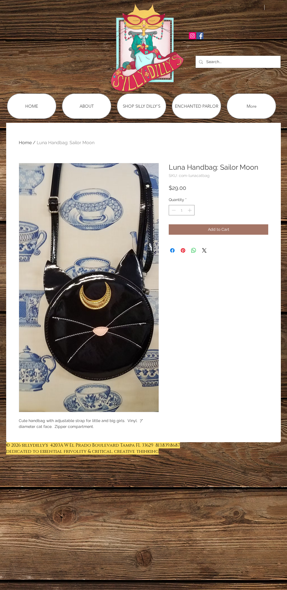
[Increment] (190, 210)
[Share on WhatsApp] (193, 250)
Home (25, 142)
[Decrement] (173, 210)
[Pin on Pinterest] (183, 250)
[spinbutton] (182, 210)
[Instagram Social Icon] (192, 35)
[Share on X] (204, 250)
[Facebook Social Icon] (199, 35)
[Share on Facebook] (172, 250)
